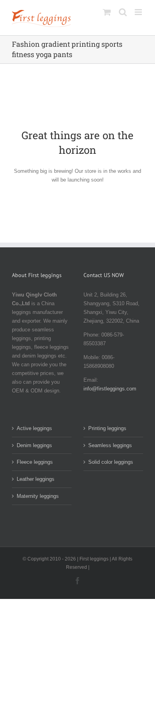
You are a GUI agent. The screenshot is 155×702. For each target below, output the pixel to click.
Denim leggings (34, 445)
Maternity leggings (38, 496)
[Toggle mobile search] (123, 12)
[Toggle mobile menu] (139, 12)
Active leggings (34, 428)
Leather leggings (35, 479)
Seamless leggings (110, 445)
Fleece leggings (35, 462)
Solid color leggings (110, 462)
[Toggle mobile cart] (107, 12)
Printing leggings (107, 428)
